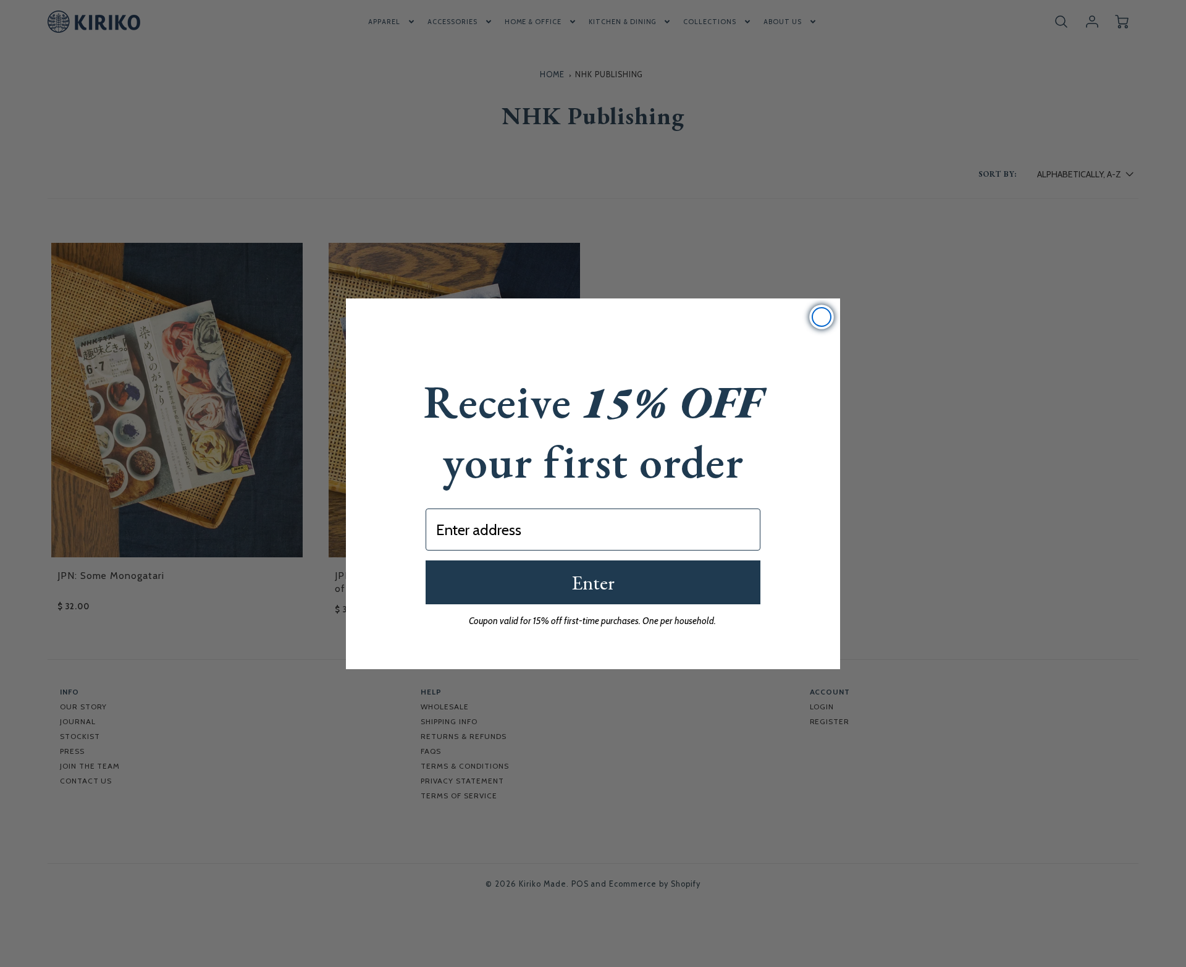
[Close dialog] (821, 317)
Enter (593, 583)
